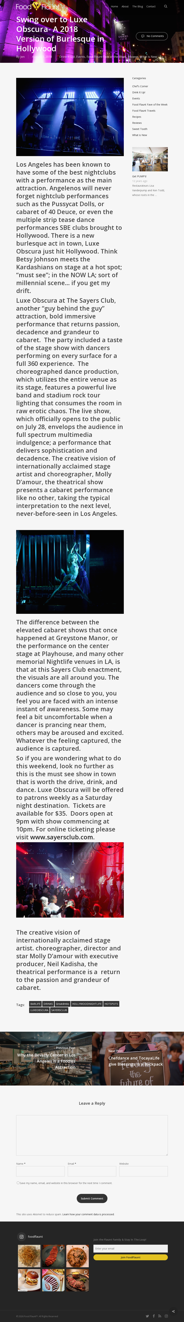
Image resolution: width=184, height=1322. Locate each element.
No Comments (155, 36)
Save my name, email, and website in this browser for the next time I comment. (66, 1183)
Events (80, 57)
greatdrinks (62, 1003)
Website (124, 1163)
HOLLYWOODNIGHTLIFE (87, 1003)
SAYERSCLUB (59, 1010)
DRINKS (48, 1003)
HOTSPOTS (111, 1003)
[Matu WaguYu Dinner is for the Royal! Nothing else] (53, 1256)
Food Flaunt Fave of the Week (106, 57)
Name (21, 1163)
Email (72, 1163)
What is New (148, 57)
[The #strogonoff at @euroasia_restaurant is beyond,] (29, 1256)
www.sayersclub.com (61, 837)
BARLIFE (35, 1003)
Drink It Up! (67, 57)
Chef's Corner (140, 86)
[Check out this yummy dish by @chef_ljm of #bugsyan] (77, 1280)
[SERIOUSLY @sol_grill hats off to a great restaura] (77, 1256)
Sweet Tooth (139, 129)
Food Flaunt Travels (143, 110)
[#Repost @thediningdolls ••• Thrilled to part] (53, 1280)
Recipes (136, 116)
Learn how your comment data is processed (88, 1214)
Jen (22, 57)
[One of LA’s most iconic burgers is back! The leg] (29, 1280)
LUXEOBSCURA (39, 1010)
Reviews (133, 57)
